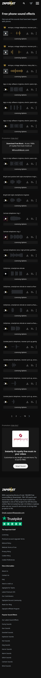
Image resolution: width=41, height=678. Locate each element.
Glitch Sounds (6, 657)
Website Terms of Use (9, 547)
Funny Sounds (6, 624)
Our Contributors (7, 596)
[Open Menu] (37, 3)
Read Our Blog (7, 604)
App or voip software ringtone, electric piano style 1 (21, 84)
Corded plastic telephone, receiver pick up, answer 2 (21, 378)
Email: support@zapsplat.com (13, 513)
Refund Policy (6, 543)
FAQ (3, 579)
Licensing (5, 535)
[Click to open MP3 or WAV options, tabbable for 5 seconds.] (27, 33)
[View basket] (31, 3)
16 (25, 416)
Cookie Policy (6, 556)
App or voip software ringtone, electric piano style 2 (21, 102)
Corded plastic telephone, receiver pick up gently (20, 341)
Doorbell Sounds (7, 632)
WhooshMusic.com (20, 150)
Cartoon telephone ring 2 (11, 231)
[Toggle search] (23, 3)
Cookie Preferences (8, 560)
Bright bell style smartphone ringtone (16, 195)
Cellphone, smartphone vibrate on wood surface (19, 287)
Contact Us (5, 575)
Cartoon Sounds (7, 662)
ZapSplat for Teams (8, 588)
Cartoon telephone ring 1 (11, 213)
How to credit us (7, 584)
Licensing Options (21, 39)
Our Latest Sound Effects (10, 620)
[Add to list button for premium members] (32, 33)
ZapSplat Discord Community (11, 600)
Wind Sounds (6, 666)
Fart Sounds (6, 641)
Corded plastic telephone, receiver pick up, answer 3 (21, 396)
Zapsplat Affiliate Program (10, 609)
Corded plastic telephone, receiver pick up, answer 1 (21, 360)
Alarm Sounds (6, 653)
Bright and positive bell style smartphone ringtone (20, 177)
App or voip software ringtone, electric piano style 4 (21, 158)
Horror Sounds (7, 649)
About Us (5, 571)
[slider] (16, 33)
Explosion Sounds (8, 637)
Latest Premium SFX (8, 592)
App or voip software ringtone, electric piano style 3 (21, 121)
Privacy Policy (6, 551)
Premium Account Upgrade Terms (13, 539)
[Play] (5, 33)
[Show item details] (36, 33)
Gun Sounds (6, 628)
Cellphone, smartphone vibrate (13, 268)
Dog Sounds (6, 645)
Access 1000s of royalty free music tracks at (20, 144)
